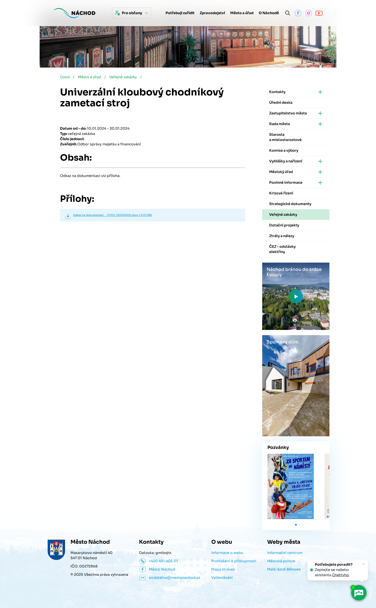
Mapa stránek (223, 569)
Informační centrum (284, 552)
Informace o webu (227, 552)
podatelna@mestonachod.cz (174, 577)
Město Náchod (162, 569)
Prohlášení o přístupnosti (233, 561)
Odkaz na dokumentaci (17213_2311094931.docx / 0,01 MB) (112, 215)
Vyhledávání (222, 577)
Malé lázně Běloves (284, 569)
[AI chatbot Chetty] (358, 592)
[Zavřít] (363, 564)
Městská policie (281, 561)
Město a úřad (89, 77)
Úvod (65, 77)
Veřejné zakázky (123, 77)
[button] (296, 525)
